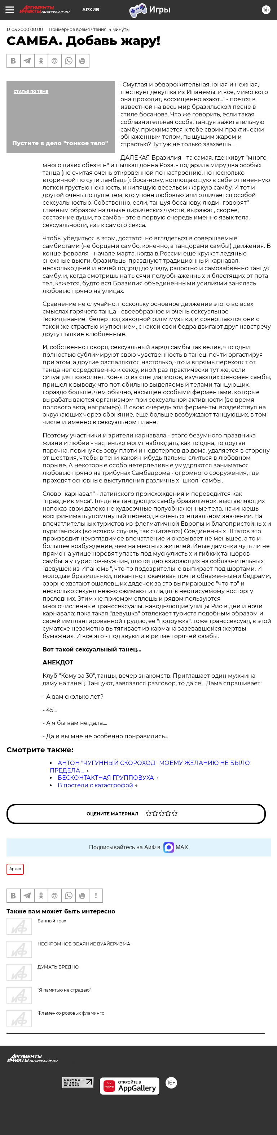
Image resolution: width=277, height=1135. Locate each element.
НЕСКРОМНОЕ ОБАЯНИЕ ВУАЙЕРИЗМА (84, 944)
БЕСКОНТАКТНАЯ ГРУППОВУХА (106, 777)
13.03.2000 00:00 (24, 29)
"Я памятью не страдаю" (64, 990)
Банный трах (52, 920)
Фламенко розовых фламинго (71, 1013)
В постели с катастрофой (95, 785)
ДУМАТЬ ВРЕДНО (58, 967)
